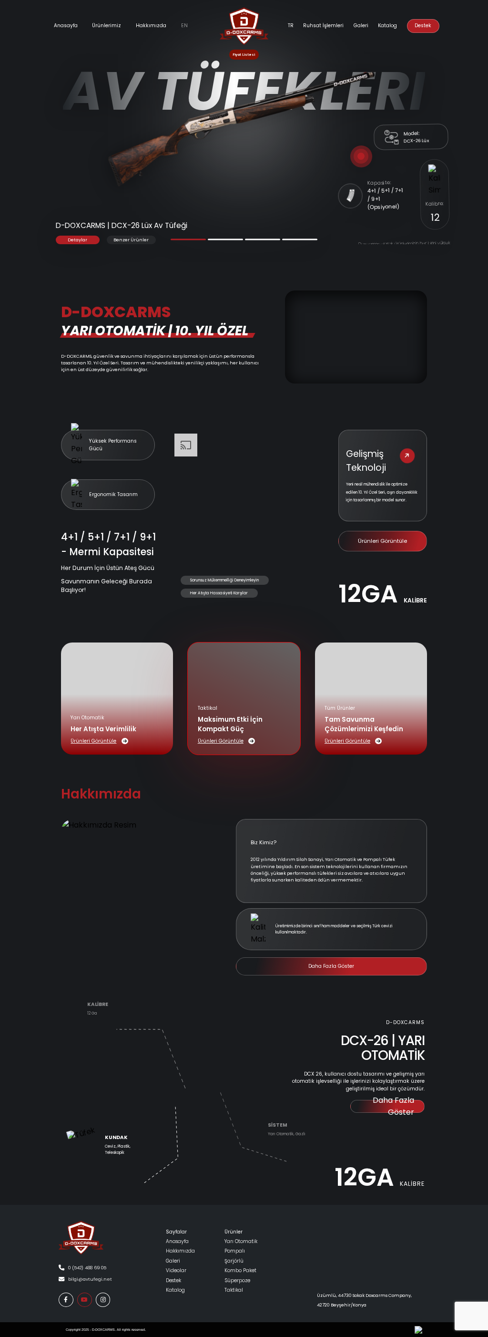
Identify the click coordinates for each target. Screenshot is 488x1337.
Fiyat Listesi (244, 54)
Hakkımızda (151, 25)
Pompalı (234, 1250)
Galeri (173, 1260)
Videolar (176, 1270)
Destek (423, 25)
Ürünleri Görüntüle (382, 541)
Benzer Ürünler (131, 240)
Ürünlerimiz (106, 25)
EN (184, 25)
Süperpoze (237, 1280)
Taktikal (233, 1290)
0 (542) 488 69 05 (87, 1267)
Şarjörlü (234, 1260)
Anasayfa (66, 25)
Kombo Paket (240, 1270)
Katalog (387, 25)
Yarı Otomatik (240, 1241)
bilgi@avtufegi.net (90, 1279)
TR (291, 25)
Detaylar (77, 240)
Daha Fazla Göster (331, 966)
